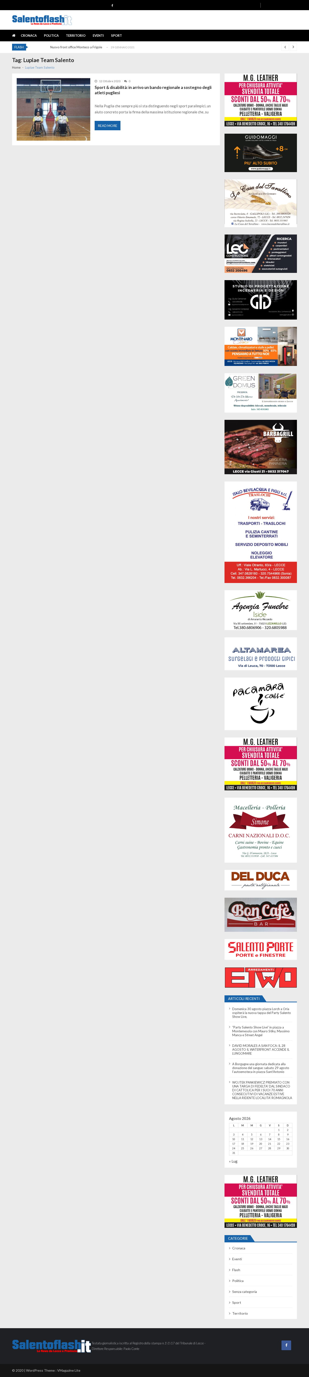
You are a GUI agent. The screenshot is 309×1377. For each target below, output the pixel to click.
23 (287, 1143)
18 (242, 1143)
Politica (51, 35)
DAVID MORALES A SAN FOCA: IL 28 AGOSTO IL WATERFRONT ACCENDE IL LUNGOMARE (260, 1049)
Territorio (75, 35)
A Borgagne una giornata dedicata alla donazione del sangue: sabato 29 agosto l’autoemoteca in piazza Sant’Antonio (260, 1068)
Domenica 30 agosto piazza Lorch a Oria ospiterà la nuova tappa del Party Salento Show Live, (261, 1013)
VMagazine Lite (68, 1370)
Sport (116, 35)
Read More (107, 126)
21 (269, 1143)
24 (233, 1148)
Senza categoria (244, 1292)
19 (251, 1143)
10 (233, 1139)
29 (278, 1148)
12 (251, 1139)
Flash (236, 1270)
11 (242, 1139)
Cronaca (29, 35)
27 (260, 1148)
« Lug (233, 1161)
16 (287, 1139)
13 (260, 1139)
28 (269, 1148)
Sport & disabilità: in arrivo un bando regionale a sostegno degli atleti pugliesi (153, 90)
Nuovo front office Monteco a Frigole (76, 47)
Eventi (98, 35)
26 (251, 1148)
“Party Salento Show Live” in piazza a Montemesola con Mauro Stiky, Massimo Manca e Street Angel (261, 1031)
